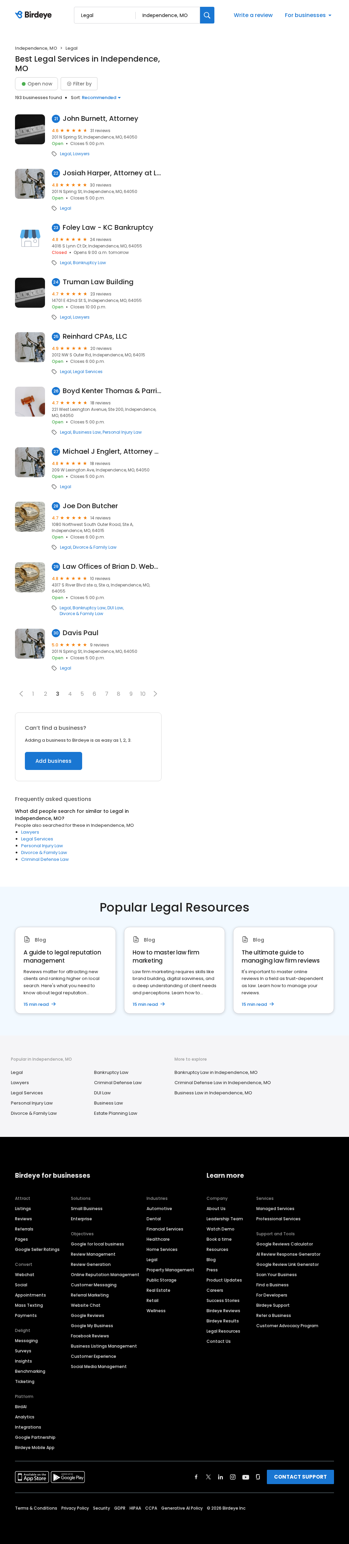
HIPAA (135, 1508)
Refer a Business (273, 1315)
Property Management (170, 1270)
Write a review (253, 15)
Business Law (87, 432)
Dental (154, 1219)
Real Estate (158, 1290)
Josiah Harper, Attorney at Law (112, 173)
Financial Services (165, 1229)
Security (101, 1508)
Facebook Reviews (90, 1336)
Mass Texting (29, 1305)
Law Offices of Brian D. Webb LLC (112, 566)
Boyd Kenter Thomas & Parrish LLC (112, 391)
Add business (53, 761)
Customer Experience (93, 1356)
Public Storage (162, 1280)
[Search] (207, 15)
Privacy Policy (75, 1508)
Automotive (159, 1208)
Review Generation (91, 1264)
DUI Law (115, 608)
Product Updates (224, 1280)
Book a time (219, 1239)
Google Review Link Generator (287, 1264)
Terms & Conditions (36, 1508)
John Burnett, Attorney (100, 118)
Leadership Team (225, 1219)
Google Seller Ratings (37, 1249)
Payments (26, 1315)
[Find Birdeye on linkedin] (220, 1477)
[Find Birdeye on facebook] (196, 1477)
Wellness (156, 1311)
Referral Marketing (90, 1295)
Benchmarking (30, 1371)
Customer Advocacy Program (287, 1326)
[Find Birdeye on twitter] (208, 1477)
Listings (23, 1208)
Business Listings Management (104, 1346)
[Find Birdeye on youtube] (245, 1477)
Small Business (87, 1208)
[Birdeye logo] (34, 15)
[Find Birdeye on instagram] (233, 1477)
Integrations (28, 1427)
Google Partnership (35, 1437)
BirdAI (21, 1407)
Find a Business (272, 1285)
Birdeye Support (273, 1305)
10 (143, 694)
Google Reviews (87, 1315)
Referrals (24, 1229)
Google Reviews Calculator (284, 1244)
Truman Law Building (98, 282)
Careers (215, 1290)
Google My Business (92, 1326)
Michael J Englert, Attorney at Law (112, 451)
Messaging (26, 1341)
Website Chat (86, 1305)
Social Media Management (99, 1366)
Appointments (30, 1295)
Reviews (23, 1219)
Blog (211, 1259)
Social (21, 1285)
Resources (217, 1249)
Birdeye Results (223, 1321)
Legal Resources (223, 1331)
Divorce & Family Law (95, 547)
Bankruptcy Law (89, 263)
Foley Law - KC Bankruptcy (108, 227)
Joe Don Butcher (90, 506)
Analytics (24, 1417)
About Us (216, 1208)
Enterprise (81, 1219)
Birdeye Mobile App (35, 1447)
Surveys (23, 1351)
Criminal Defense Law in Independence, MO (222, 1082)
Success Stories (223, 1300)
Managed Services (275, 1208)
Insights (23, 1361)
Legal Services (88, 371)
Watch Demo (220, 1229)
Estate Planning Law (115, 1113)
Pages (21, 1239)
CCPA (151, 1508)
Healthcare (158, 1239)
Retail (152, 1300)
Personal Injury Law (122, 432)
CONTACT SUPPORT (300, 1476)
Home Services (162, 1249)
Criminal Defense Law (45, 859)
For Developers (271, 1295)
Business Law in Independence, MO (213, 1093)
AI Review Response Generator (288, 1254)
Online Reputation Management (105, 1274)
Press (212, 1270)
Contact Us (219, 1341)
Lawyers (81, 154)
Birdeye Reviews (223, 1311)
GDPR (119, 1508)
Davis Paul (80, 633)
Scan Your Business (276, 1274)
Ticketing (24, 1381)
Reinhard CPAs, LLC (95, 336)
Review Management (93, 1254)
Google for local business (97, 1244)
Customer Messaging (94, 1285)
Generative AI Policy (182, 1508)
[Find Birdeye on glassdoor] (258, 1477)
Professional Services (278, 1219)
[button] (21, 693)
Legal (65, 154)
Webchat (24, 1274)
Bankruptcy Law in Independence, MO (216, 1072)
